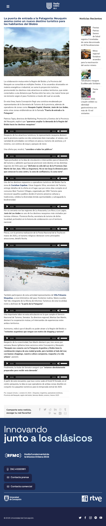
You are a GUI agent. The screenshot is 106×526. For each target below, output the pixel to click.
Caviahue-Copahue (19, 185)
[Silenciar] (58, 131)
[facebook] (85, 517)
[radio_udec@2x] (53, 3)
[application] (36, 131)
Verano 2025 (54, 395)
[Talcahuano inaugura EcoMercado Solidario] (86, 71)
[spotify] (95, 517)
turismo (46, 395)
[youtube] (101, 517)
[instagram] (90, 517)
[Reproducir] (7, 131)
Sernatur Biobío (38, 395)
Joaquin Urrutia (12, 393)
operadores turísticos (55, 393)
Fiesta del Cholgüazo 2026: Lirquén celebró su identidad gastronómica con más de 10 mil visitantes (89, 101)
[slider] (64, 131)
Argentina (43, 393)
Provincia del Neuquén (12, 395)
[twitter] (80, 517)
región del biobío (26, 395)
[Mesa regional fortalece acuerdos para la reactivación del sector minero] (86, 51)
